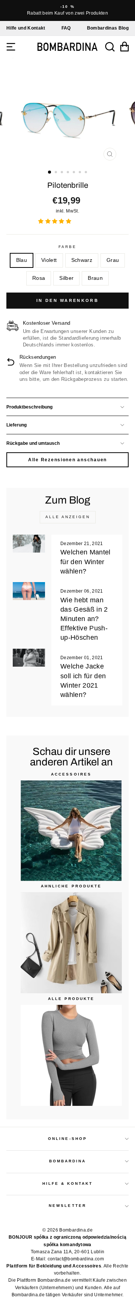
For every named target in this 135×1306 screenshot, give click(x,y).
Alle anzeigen (67, 517)
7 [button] (86, 173)
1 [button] (50, 172)
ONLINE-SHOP (67, 1139)
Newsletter (67, 1205)
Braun (95, 278)
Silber (66, 278)
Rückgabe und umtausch (33, 443)
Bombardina (67, 1161)
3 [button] (62, 173)
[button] (55, 221)
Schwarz (81, 260)
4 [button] (68, 173)
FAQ (66, 28)
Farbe (67, 247)
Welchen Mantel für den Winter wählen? (85, 561)
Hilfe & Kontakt (67, 1183)
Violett (49, 260)
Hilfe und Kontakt (25, 28)
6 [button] (80, 173)
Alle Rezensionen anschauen (67, 460)
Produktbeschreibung (29, 407)
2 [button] (56, 173)
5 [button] (74, 173)
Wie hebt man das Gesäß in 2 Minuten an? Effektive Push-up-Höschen (84, 619)
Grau (112, 260)
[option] (67, 10)
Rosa (38, 278)
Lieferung (16, 425)
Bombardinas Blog (108, 28)
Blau (21, 260)
